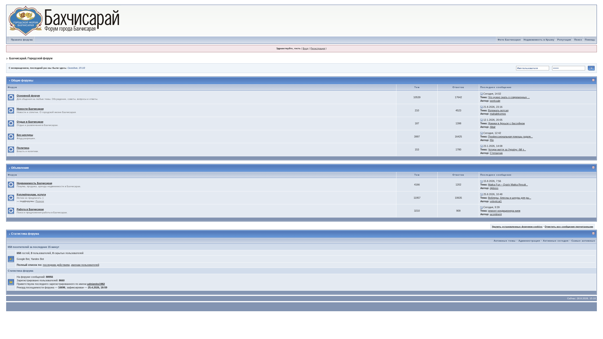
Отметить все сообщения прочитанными (569, 226)
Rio (492, 140)
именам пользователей (85, 264)
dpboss (494, 188)
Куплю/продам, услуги (31, 194)
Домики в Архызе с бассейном (506, 123)
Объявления (20, 168)
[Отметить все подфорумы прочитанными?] (11, 197)
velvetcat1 (496, 201)
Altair (493, 126)
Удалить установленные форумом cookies (517, 226)
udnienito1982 (96, 283)
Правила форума (22, 39)
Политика (23, 147)
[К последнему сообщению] (481, 93)
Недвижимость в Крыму (539, 39)
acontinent (496, 214)
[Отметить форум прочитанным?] (11, 97)
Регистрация (317, 48)
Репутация (564, 39)
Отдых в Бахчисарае (30, 121)
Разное (40, 201)
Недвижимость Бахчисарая (34, 183)
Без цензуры (25, 134)
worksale (495, 100)
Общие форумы (22, 80)
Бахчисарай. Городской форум (31, 58)
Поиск (578, 39)
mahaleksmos (498, 113)
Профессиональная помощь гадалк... (510, 136)
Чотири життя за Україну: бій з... (507, 149)
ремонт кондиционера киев (504, 210)
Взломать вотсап (498, 110)
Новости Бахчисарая (30, 108)
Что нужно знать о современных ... (509, 97)
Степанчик (496, 153)
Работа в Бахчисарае (30, 209)
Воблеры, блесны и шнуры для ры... (509, 197)
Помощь (590, 39)
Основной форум (28, 95)
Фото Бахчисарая (509, 39)
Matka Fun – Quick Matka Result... (508, 184)
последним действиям (56, 264)
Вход (305, 48)
